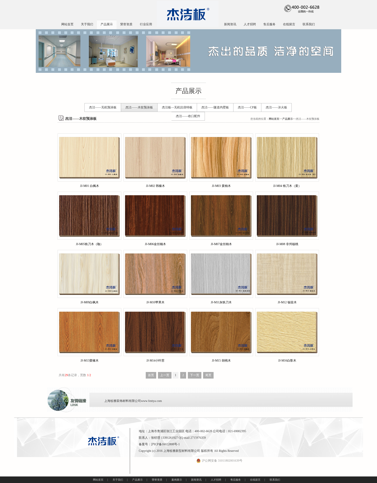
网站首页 (67, 24)
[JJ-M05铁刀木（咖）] (89, 216)
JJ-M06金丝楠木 (155, 244)
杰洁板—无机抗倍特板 (177, 107)
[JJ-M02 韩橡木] (155, 157)
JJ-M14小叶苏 (155, 360)
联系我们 (309, 24)
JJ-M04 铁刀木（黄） (287, 186)
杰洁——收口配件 (188, 116)
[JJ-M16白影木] (287, 332)
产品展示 (107, 24)
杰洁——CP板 (247, 107)
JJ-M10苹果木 (155, 302)
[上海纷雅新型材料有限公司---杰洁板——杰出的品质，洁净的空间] (187, 14)
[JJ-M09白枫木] (89, 274)
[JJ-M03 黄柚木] (221, 157)
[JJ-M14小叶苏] (155, 332)
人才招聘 (250, 24)
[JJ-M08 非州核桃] (287, 216)
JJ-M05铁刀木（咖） (89, 244)
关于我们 (87, 24)
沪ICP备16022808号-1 (165, 444)
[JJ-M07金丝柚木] (221, 216)
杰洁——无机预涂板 (103, 107)
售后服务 (269, 24)
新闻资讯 (230, 24)
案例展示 (176, 479)
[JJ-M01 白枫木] (89, 157)
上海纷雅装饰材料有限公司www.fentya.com (133, 401)
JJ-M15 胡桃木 (221, 360)
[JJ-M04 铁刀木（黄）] (287, 157)
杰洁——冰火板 (276, 107)
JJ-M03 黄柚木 (221, 186)
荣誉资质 (126, 24)
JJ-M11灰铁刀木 (221, 302)
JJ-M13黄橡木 (90, 360)
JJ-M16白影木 (287, 360)
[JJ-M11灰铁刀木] (221, 274)
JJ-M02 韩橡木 (155, 186)
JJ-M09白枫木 (90, 302)
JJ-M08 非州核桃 (287, 244)
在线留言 (289, 24)
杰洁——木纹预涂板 (139, 107)
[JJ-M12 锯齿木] (287, 274)
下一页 (194, 375)
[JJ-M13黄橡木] (89, 332)
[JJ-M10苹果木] (155, 274)
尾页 (208, 375)
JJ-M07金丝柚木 (221, 244)
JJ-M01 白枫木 (89, 186)
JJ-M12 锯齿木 (287, 302)
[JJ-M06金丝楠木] (155, 216)
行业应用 (146, 24)
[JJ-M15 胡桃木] (221, 332)
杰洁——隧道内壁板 (215, 107)
